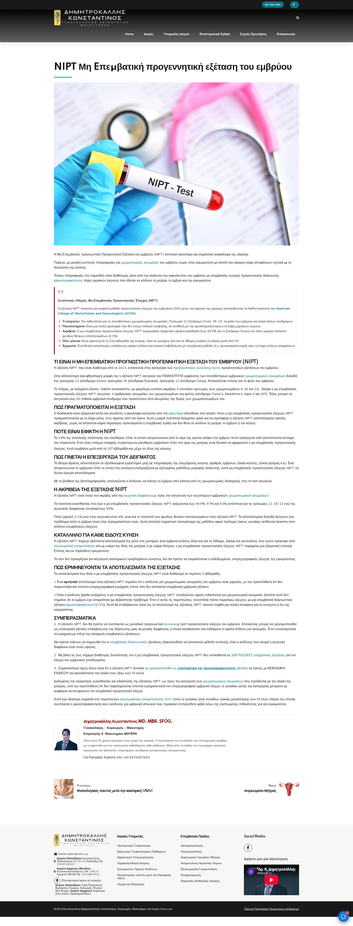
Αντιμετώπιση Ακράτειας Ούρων (201, 863)
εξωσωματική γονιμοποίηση (74, 546)
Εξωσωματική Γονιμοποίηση (199, 869)
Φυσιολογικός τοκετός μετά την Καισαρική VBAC (144, 876)
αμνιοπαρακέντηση (68, 280)
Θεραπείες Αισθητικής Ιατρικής (200, 881)
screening (172, 624)
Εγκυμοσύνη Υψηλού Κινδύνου (137, 869)
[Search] (297, 17)
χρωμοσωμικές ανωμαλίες (140, 262)
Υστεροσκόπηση (191, 851)
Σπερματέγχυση (191, 875)
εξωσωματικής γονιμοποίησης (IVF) (146, 699)
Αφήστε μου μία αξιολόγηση (266, 859)
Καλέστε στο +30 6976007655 (127, 757)
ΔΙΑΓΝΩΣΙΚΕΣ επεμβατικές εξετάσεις (258, 655)
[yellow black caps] (81, 840)
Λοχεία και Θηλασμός (130, 884)
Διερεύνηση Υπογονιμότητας (135, 857)
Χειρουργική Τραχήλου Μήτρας (200, 857)
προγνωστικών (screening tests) (196, 368)
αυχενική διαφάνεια (138, 495)
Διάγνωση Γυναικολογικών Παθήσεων (141, 851)
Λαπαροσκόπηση (192, 846)
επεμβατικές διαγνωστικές (128, 642)
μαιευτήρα (176, 413)
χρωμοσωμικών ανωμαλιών (265, 376)
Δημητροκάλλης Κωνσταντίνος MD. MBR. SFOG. (128, 721)
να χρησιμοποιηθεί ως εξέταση (196, 668)
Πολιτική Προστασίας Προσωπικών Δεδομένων (271, 909)
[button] (343, 916)
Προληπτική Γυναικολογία (133, 846)
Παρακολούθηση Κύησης (133, 863)
